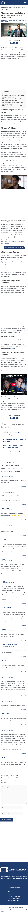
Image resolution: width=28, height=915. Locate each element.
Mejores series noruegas (14, 892)
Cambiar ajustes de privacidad (19, 912)
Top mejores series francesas (14, 248)
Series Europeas (5, 6)
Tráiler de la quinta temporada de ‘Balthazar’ (14, 105)
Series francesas (15, 6)
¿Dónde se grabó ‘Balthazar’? (10, 100)
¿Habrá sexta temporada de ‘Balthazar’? (13, 102)
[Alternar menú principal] (25, 2)
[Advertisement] (14, 75)
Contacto (12, 909)
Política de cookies (6, 912)
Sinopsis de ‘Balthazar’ (8, 97)
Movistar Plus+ (12, 348)
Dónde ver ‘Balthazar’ (8, 104)
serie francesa (6, 268)
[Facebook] (11, 43)
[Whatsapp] (16, 43)
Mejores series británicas (14, 887)
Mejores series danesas (14, 894)
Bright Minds (5, 243)
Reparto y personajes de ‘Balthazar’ (12, 99)
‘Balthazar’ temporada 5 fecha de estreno (13, 95)
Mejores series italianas (14, 900)
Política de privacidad (21, 909)
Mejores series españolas (14, 889)
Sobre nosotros (5, 909)
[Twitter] (14, 43)
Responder (24, 486)
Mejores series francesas (14, 896)
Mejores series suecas (14, 898)
